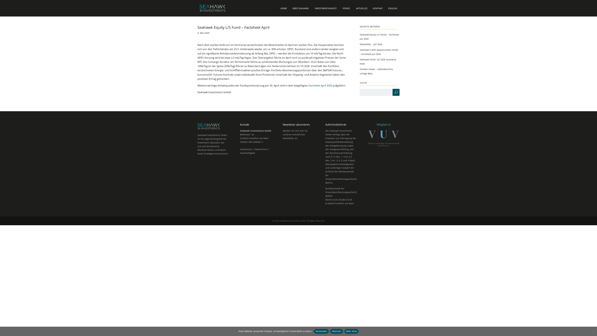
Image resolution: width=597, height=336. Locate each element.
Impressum (246, 149)
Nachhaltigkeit (247, 153)
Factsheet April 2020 (320, 85)
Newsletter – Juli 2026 (371, 44)
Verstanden (321, 331)
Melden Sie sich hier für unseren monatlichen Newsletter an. (295, 134)
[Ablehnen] (593, 331)
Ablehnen (336, 331)
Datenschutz (260, 149)
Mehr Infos (351, 331)
